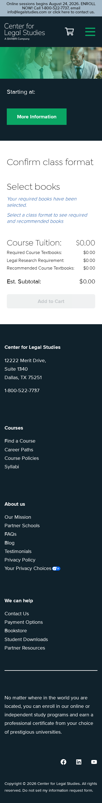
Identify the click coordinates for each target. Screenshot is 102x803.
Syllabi (12, 467)
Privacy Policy (20, 560)
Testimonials (18, 551)
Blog (9, 543)
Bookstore (16, 630)
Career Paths (19, 450)
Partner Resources (25, 648)
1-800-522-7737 (22, 390)
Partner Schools (22, 525)
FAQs (10, 534)
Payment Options (24, 622)
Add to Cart (51, 301)
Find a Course (20, 441)
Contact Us (17, 613)
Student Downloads (26, 639)
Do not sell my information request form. (57, 790)
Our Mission (18, 517)
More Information (36, 117)
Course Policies (22, 458)
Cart (69, 32)
